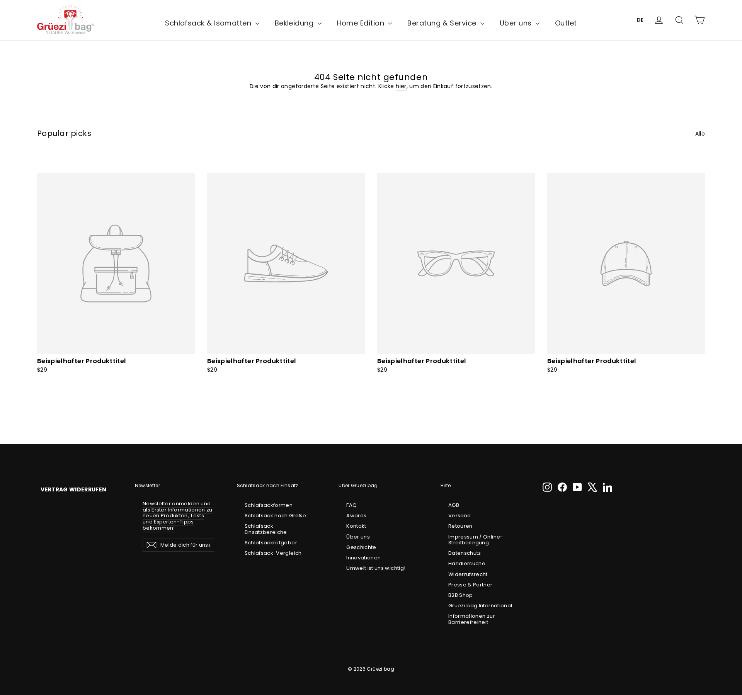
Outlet (566, 23)
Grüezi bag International (480, 605)
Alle (700, 133)
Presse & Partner (470, 584)
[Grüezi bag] (65, 20)
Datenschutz (464, 553)
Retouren (460, 526)
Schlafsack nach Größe (275, 515)
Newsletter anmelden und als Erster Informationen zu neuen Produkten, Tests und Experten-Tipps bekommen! (178, 515)
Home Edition (361, 23)
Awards (356, 515)
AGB (453, 505)
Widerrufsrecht (468, 574)
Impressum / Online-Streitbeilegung (475, 540)
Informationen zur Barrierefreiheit (471, 619)
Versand (459, 515)
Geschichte (361, 547)
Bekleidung (295, 23)
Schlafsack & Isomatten (209, 23)
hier (401, 86)
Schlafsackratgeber (271, 542)
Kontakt (356, 526)
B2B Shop (460, 595)
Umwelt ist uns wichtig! (375, 568)
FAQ (351, 505)
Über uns (517, 23)
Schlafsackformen (269, 505)
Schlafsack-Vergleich (273, 553)
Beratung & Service (442, 23)
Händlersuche (466, 563)
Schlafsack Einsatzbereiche (266, 529)
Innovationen (363, 557)
